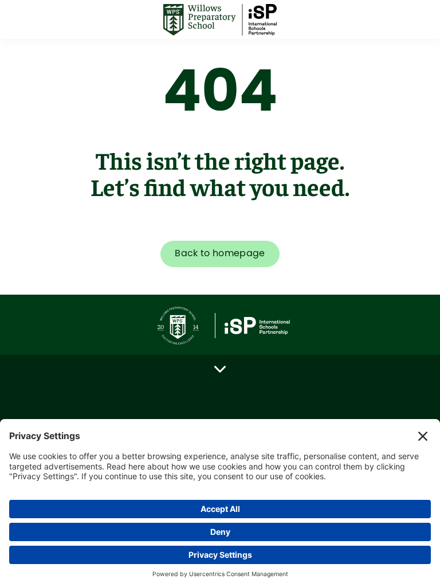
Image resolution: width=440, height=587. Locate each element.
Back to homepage (220, 254)
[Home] (220, 20)
